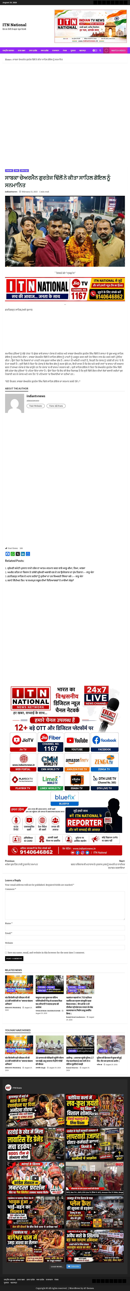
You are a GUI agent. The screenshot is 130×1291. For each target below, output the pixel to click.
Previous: (21, 863)
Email (8, 933)
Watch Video (118, 50)
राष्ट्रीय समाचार (8, 50)
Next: (98, 864)
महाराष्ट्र (82, 50)
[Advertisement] (65, 84)
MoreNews (74, 1288)
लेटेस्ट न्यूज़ (24, 170)
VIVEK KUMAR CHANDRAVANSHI (48, 1011)
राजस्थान (55, 50)
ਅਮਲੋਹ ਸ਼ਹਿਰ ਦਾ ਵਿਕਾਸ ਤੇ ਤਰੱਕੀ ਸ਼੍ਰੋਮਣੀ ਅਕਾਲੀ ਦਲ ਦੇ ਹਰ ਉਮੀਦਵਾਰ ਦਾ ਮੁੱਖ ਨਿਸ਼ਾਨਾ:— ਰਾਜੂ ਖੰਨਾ (50, 572)
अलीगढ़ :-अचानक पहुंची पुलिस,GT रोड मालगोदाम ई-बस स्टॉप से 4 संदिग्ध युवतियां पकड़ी (80, 1060)
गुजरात (73, 50)
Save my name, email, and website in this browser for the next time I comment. (46, 952)
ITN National (14, 24)
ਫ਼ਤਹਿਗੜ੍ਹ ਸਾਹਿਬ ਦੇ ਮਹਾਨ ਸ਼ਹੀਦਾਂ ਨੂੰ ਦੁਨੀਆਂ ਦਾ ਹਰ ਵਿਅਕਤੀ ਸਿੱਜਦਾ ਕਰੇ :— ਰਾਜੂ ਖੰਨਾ (45, 576)
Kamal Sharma (72, 1068)
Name (8, 923)
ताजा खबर (21, 50)
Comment (10, 889)
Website (9, 943)
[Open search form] (100, 50)
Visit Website (35, 406)
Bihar (41, 1051)
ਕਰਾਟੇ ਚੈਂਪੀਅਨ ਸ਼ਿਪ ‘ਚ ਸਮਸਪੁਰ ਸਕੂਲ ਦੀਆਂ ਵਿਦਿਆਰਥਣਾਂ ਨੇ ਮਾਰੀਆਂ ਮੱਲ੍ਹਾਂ (40, 580)
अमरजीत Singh (40, 1068)
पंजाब (65, 50)
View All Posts (56, 406)
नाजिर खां (99, 1064)
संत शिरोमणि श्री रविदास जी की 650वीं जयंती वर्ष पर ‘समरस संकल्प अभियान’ (19, 1000)
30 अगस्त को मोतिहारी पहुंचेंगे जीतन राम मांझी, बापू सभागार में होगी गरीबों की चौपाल (50, 1060)
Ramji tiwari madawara (75, 1017)
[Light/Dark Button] (95, 50)
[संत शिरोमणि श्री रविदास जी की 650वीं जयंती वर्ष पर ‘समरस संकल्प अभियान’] (19, 984)
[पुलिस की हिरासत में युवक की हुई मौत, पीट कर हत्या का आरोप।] (111, 1044)
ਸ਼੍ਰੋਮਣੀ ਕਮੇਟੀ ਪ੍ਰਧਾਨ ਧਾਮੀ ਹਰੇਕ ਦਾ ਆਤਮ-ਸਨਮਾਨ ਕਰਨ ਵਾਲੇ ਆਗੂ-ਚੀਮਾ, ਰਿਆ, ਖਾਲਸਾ (46, 568)
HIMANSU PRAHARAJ (13, 1007)
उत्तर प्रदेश (33, 50)
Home (8, 59)
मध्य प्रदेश (44, 50)
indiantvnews (11, 191)
